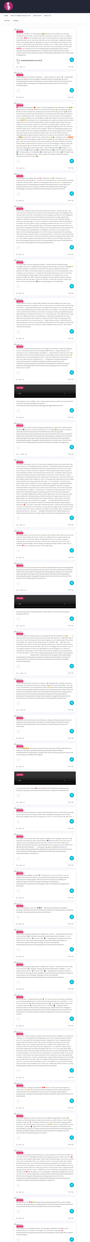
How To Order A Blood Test (21, 15)
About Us (47, 15)
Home (6, 15)
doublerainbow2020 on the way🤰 (31, 60)
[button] (42, 102)
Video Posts (37, 15)
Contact (7, 20)
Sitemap (15, 20)
